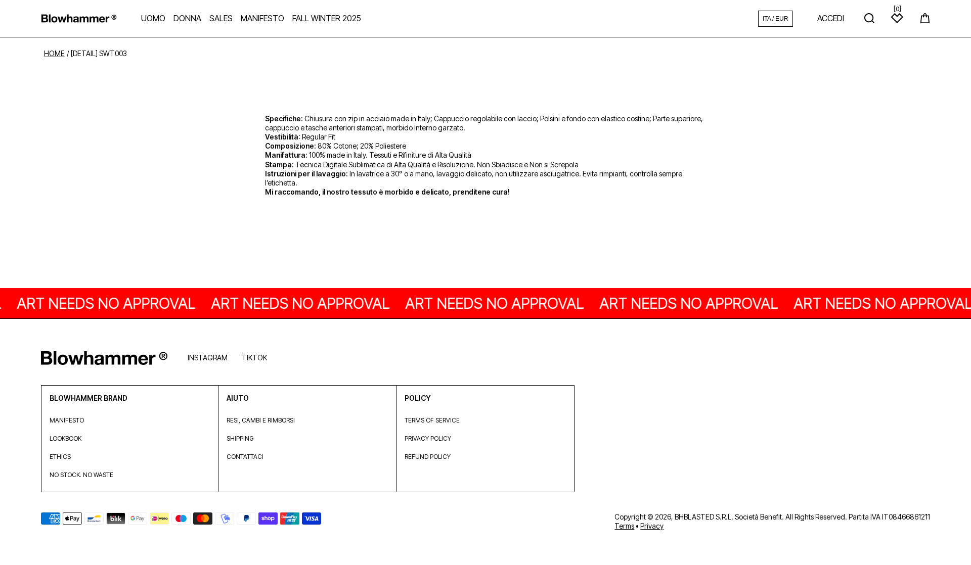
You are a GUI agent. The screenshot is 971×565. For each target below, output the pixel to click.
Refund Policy (428, 456)
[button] (925, 18)
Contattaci (245, 456)
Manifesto (67, 420)
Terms (624, 526)
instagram (208, 357)
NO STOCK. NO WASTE (81, 475)
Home (54, 54)
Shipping (240, 438)
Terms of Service (432, 420)
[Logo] (79, 18)
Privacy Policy (428, 438)
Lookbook (65, 438)
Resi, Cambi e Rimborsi (261, 420)
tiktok (254, 357)
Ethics (60, 456)
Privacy (652, 526)
